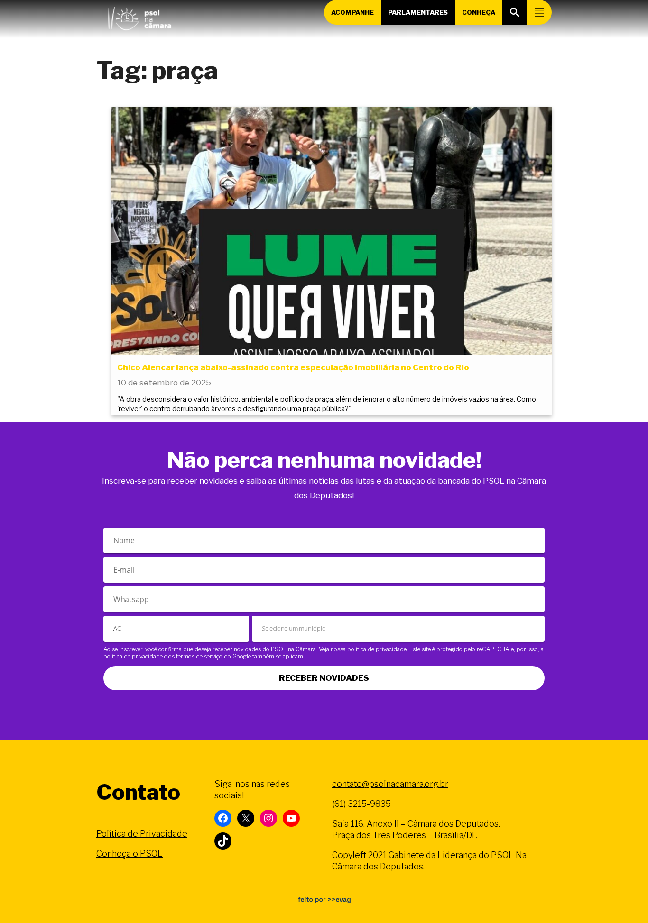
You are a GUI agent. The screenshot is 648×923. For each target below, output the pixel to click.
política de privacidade (377, 649)
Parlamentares (418, 12)
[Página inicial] (139, 16)
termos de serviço (199, 656)
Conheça (478, 12)
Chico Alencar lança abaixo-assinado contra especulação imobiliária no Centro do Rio (293, 367)
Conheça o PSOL (129, 854)
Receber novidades (324, 678)
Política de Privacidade (141, 834)
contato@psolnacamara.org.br (390, 784)
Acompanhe (352, 12)
